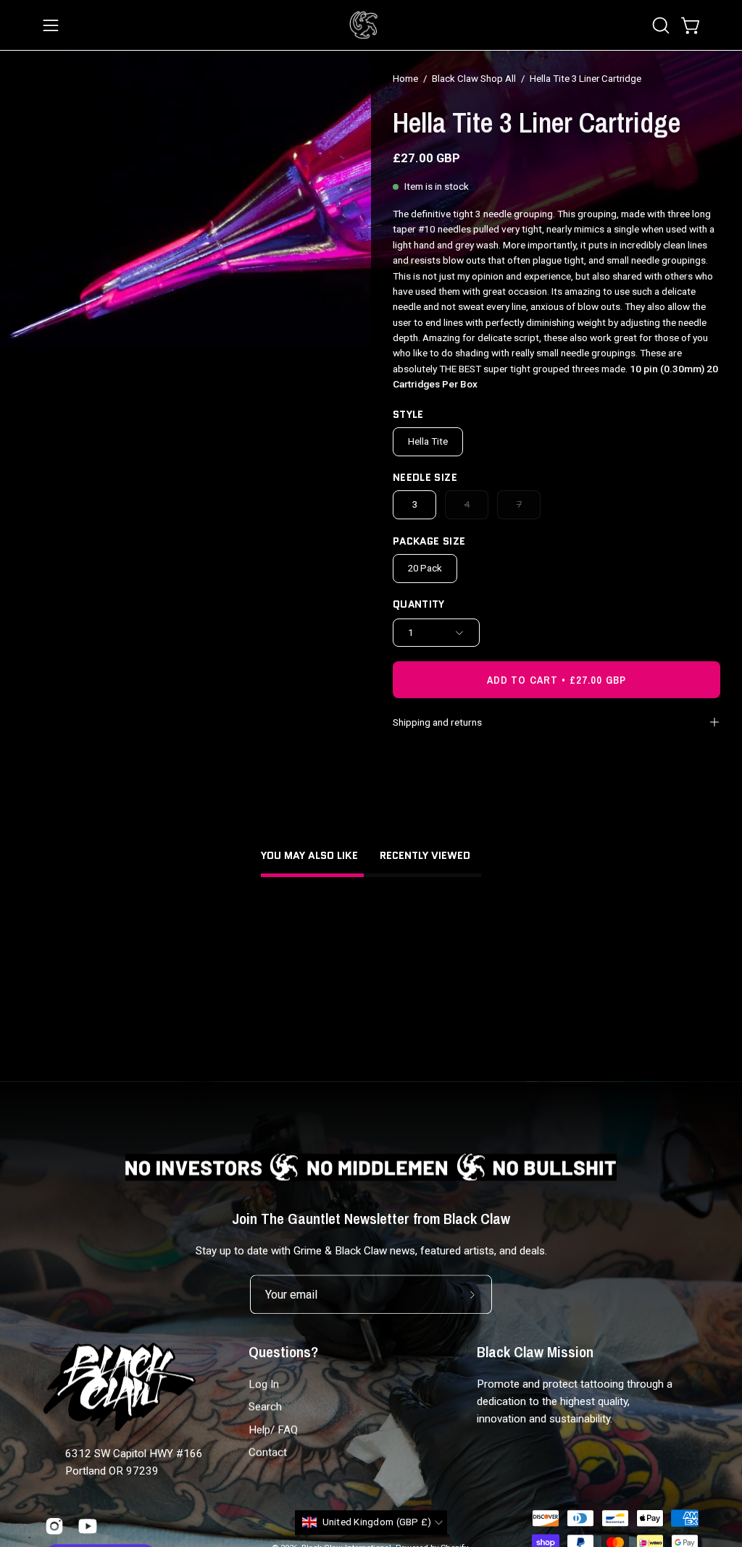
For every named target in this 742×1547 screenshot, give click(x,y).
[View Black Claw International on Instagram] (54, 1526)
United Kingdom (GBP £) (377, 1522)
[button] (659, 25)
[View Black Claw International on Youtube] (88, 1526)
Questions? (283, 1352)
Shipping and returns (437, 722)
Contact (268, 1452)
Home (405, 78)
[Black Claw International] (363, 25)
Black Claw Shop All (474, 78)
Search (265, 1407)
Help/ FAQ (273, 1429)
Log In (264, 1384)
